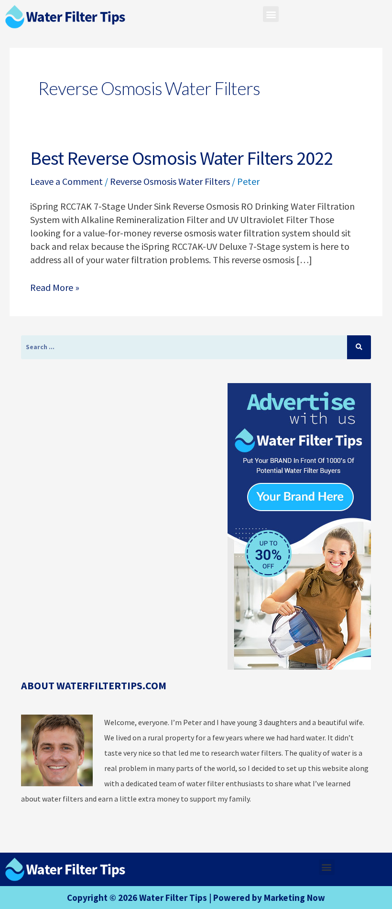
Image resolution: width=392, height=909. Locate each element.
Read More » (54, 287)
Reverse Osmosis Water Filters (170, 181)
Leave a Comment (66, 181)
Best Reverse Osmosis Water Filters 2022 (181, 158)
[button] (271, 14)
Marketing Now (294, 897)
